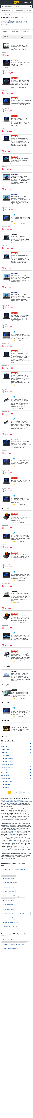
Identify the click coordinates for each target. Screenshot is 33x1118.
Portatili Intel (25, 31)
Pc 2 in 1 (24, 21)
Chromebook (4, 22)
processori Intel (8, 803)
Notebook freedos (8, 900)
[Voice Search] (30, 6)
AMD (15, 803)
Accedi (26, 2)
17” (25, 846)
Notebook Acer (5, 787)
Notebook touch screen (10, 882)
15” (22, 846)
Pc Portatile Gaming (18, 10)
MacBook (5, 31)
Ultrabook (4, 770)
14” (20, 846)
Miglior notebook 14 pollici (10, 926)
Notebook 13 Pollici (7, 758)
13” (18, 846)
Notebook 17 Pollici (7, 761)
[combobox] (16, 6)
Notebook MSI (7, 869)
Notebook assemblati (9, 904)
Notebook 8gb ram (8, 891)
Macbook (10, 22)
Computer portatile (6, 10)
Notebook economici (9, 874)
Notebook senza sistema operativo (13, 896)
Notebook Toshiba (23, 913)
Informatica (24, 940)
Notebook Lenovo (6, 781)
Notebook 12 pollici (8, 913)
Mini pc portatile (20, 869)
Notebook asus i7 (8, 918)
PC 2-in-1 (15, 31)
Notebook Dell (5, 784)
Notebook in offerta (7, 773)
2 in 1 (22, 800)
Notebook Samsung (8, 878)
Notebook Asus (5, 778)
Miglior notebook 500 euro (10, 922)
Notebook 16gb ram (9, 909)
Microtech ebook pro (9, 887)
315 (24, 792)
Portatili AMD (5, 752)
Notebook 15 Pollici (7, 764)
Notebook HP (5, 775)
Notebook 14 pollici (7, 767)
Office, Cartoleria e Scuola (10, 948)
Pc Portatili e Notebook (7, 14)
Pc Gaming (17, 22)
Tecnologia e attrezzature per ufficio (13, 944)
